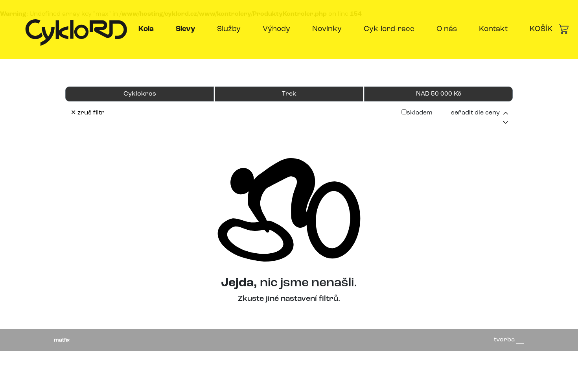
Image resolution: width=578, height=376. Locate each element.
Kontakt (493, 29)
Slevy (187, 29)
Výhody (276, 29)
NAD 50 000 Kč (438, 94)
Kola (147, 29)
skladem (420, 113)
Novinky (327, 29)
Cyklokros (139, 94)
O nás (446, 29)
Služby (229, 29)
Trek (289, 94)
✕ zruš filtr (88, 113)
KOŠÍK (541, 29)
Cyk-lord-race (389, 29)
